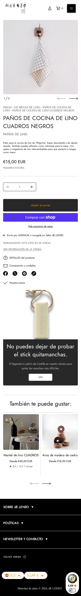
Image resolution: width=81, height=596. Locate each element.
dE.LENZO (56, 588)
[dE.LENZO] (16, 8)
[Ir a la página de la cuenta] (49, 8)
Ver (40, 377)
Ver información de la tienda (22, 249)
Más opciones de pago (40, 226)
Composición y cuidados (22, 265)
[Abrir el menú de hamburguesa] (71, 8)
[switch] (72, 590)
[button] (13, 575)
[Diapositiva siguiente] (73, 98)
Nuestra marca (17, 283)
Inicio (7, 107)
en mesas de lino (27, 107)
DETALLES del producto (22, 258)
